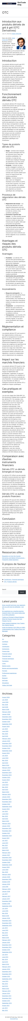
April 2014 (5, 962)
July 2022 (5, 811)
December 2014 (6, 945)
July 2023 (5, 782)
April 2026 (5, 707)
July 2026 (5, 699)
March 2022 (5, 821)
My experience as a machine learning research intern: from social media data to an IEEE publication (13, 613)
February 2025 (6, 738)
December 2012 (6, 996)
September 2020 (7, 865)
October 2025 (6, 721)
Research (5, 678)
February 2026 (6, 712)
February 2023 (6, 794)
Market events (6, 666)
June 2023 (5, 784)
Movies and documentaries (10, 668)
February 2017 (6, 896)
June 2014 (5, 957)
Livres (4, 663)
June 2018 (5, 886)
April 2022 (5, 818)
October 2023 (6, 777)
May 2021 (5, 845)
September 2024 (7, 750)
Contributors (7, 579)
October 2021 (6, 833)
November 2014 (6, 947)
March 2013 (5, 988)
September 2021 (7, 835)
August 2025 (6, 726)
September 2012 (7, 1003)
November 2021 (6, 831)
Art (3, 639)
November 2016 (6, 901)
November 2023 (7, 775)
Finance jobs (5, 651)
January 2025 (6, 741)
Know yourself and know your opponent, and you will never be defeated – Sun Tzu (13, 606)
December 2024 (6, 743)
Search (4, 589)
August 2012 (5, 1005)
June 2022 (5, 814)
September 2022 (7, 806)
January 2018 (6, 891)
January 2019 (6, 884)
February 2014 (6, 966)
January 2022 (6, 826)
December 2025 (6, 716)
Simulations (5, 683)
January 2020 (6, 877)
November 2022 (6, 801)
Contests (4, 644)
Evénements (5, 649)
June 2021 (5, 843)
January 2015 (6, 942)
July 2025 (5, 729)
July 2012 (5, 1008)
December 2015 (6, 920)
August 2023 (6, 780)
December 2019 (6, 879)
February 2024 (6, 767)
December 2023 (6, 772)
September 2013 (7, 979)
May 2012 (5, 1010)
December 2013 (6, 971)
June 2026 (5, 702)
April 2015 (5, 935)
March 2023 (5, 792)
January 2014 (6, 969)
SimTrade (5, 680)
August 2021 (5, 838)
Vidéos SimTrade (7, 685)
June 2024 (5, 758)
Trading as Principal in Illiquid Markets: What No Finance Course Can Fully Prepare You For (13, 619)
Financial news (6, 656)
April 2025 (5, 736)
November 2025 (6, 719)
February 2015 (6, 940)
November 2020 (7, 860)
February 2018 (6, 889)
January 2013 (6, 993)
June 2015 (5, 930)
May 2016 (5, 913)
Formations (5, 661)
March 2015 (5, 937)
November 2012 (6, 998)
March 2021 (5, 850)
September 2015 (7, 925)
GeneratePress (14, 1018)
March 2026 (5, 709)
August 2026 (6, 697)
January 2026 (6, 714)
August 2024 (6, 753)
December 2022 (6, 799)
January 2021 (6, 855)
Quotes (4, 675)
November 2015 (6, 923)
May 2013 (5, 983)
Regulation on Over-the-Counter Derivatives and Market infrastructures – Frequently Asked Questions (13, 557)
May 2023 (5, 787)
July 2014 (5, 954)
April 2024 (5, 763)
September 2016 (7, 906)
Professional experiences (9, 673)
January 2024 (6, 770)
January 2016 (6, 918)
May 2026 (5, 704)
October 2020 (6, 862)
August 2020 (6, 867)
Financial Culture (7, 654)
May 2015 (5, 932)
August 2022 (6, 809)
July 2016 (5, 908)
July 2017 (5, 894)
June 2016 (5, 911)
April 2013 (5, 986)
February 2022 (6, 823)
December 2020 (6, 857)
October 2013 (6, 976)
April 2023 (5, 789)
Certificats (5, 641)
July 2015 (5, 928)
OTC (5, 581)
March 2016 (5, 915)
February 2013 (6, 991)
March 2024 (5, 765)
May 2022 (5, 816)
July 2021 (5, 840)
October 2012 (6, 1000)
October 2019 (6, 882)
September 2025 (7, 724)
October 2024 (6, 748)
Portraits (4, 671)
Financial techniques (18, 579)
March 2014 (5, 964)
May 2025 (5, 733)
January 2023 (6, 797)
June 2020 (5, 869)
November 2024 (7, 746)
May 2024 (5, 760)
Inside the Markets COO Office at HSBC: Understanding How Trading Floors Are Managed (13, 629)
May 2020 (5, 872)
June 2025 (5, 731)
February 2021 (6, 852)
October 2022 (6, 804)
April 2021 (5, 848)
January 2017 (6, 899)
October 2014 (6, 949)
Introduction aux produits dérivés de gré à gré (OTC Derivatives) (13, 26)
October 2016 (6, 903)
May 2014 (5, 959)
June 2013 (5, 981)
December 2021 (6, 828)
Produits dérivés (12, 581)
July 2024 (5, 755)
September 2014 (7, 952)
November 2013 (6, 974)
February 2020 (6, 874)
